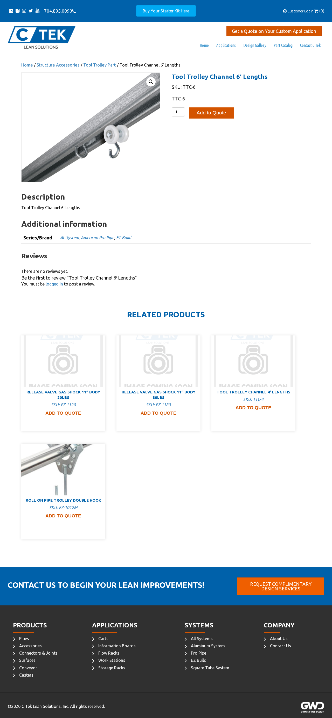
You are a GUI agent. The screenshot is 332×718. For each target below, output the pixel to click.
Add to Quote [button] (63, 413)
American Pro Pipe (97, 237)
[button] (151, 81)
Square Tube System (210, 667)
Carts (103, 638)
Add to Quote (211, 112)
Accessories (30, 645)
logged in (54, 284)
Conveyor (28, 667)
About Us (279, 638)
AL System (69, 237)
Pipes (24, 638)
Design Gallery (254, 45)
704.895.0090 (57, 10)
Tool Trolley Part (99, 65)
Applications (226, 45)
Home (204, 45)
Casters (26, 675)
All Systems (202, 638)
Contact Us (280, 645)
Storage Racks (111, 667)
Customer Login (300, 11)
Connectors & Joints (38, 653)
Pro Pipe (198, 653)
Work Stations (111, 660)
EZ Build (123, 237)
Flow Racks (108, 653)
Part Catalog (283, 45)
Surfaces (27, 660)
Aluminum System (208, 645)
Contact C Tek (310, 45)
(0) (321, 11)
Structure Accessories (58, 65)
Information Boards (117, 645)
